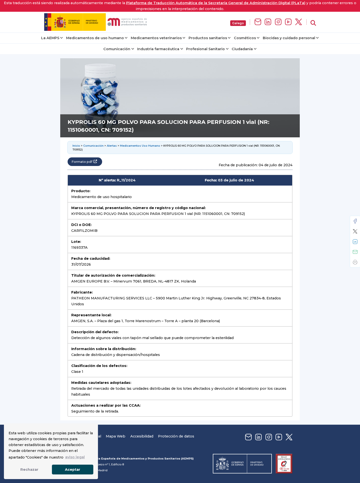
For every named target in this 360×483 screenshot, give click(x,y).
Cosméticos (245, 38)
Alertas (112, 145)
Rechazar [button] (29, 469)
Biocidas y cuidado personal (289, 38)
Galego (238, 23)
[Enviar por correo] (355, 252)
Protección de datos (176, 436)
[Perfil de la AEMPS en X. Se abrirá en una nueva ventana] (298, 22)
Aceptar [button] (72, 469)
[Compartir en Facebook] (355, 221)
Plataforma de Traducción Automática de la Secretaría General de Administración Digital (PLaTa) (215, 3)
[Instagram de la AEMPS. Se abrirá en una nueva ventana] (278, 22)
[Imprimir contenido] (355, 262)
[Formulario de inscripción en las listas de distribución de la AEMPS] (258, 22)
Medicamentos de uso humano (95, 38)
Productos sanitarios (208, 38)
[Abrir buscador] (313, 23)
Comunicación (116, 49)
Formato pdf (82, 162)
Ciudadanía (242, 49)
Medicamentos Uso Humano (140, 145)
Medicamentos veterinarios (156, 38)
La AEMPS (50, 38)
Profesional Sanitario (205, 49)
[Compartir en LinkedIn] (355, 242)
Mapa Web (115, 436)
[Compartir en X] (355, 231)
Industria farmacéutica (158, 49)
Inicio (76, 145)
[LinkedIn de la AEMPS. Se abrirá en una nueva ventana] (268, 22)
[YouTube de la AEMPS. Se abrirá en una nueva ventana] (288, 22)
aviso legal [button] (75, 457)
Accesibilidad (141, 436)
